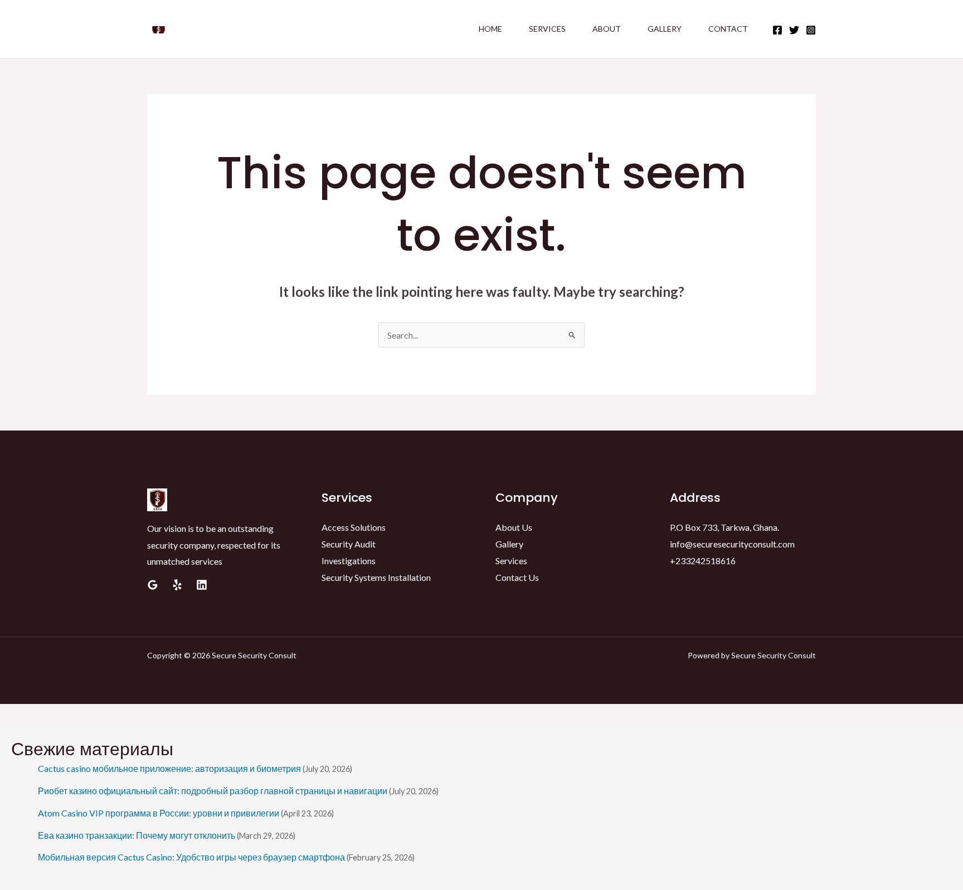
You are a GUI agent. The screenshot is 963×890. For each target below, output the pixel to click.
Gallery (665, 28)
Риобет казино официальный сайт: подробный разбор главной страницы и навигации (212, 790)
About (606, 28)
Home (490, 28)
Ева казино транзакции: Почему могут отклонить (136, 835)
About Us (513, 527)
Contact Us (517, 577)
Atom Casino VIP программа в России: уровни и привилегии (158, 813)
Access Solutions (354, 527)
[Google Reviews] (152, 584)
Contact (728, 28)
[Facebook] (777, 30)
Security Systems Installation (376, 577)
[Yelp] (177, 584)
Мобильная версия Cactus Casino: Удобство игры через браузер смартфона (191, 857)
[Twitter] (794, 30)
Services (547, 28)
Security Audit (349, 544)
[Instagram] (811, 30)
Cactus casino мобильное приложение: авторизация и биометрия (169, 768)
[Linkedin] (201, 584)
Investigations (349, 560)
